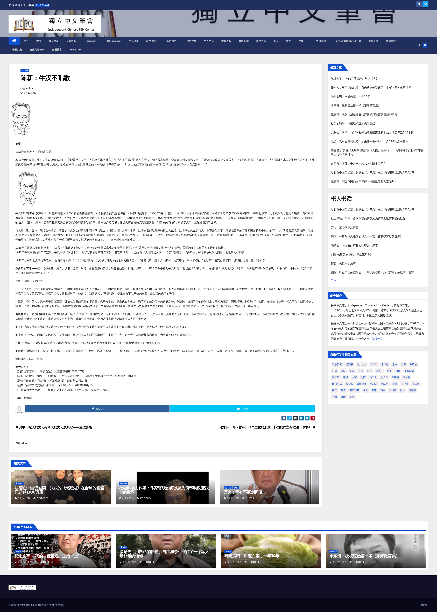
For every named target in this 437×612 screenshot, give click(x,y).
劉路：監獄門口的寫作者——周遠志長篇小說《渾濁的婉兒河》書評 (372, 272)
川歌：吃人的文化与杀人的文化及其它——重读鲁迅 (55, 427)
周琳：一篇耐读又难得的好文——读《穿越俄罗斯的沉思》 (367, 236)
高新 (343, 396)
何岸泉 (373, 364)
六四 (403, 364)
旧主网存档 (320, 41)
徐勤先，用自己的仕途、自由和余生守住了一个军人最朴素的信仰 (371, 87)
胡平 (365, 390)
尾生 (389, 370)
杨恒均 (384, 377)
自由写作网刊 (37, 49)
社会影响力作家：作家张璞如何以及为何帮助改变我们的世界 (164, 490)
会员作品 (171, 41)
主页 (38, 41)
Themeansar (58, 604)
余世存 (385, 364)
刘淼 (334, 370)
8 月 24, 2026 (340, 562)
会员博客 (57, 49)
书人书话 (209, 41)
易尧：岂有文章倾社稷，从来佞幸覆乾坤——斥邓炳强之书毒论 (369, 141)
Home (424, 604)
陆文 (402, 390)
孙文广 (379, 370)
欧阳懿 (349, 383)
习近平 (349, 364)
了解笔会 (71, 41)
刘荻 (343, 370)
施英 (363, 377)
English (75, 49)
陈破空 (412, 390)
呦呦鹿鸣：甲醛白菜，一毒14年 (350, 96)
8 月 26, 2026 (130, 562)
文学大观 (226, 41)
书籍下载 (373, 41)
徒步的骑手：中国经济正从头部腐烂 (353, 123)
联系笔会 (54, 41)
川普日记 (409, 370)
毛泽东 (373, 383)
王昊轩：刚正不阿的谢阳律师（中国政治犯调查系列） (364, 181)
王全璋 (404, 383)
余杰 (394, 364)
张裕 (345, 377)
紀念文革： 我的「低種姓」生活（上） (355, 78)
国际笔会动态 (114, 41)
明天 (276, 41)
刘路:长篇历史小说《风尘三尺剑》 (352, 254)
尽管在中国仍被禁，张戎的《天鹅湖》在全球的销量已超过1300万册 (59, 490)
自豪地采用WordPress (20, 604)
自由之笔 (261, 41)
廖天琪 (335, 377)
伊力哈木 (361, 364)
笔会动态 (91, 41)
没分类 (18, 551)
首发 (288, 41)
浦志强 (385, 383)
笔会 (343, 390)
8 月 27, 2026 (25, 562)
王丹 (394, 383)
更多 (333, 279)
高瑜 (352, 396)
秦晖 (334, 390)
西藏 (382, 390)
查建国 (395, 377)
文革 (354, 377)
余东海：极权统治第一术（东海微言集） (356, 105)
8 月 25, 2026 (235, 562)
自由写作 (244, 41)
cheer (249, 498)
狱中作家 (151, 41)
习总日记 (337, 364)
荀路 (374, 390)
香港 (334, 396)
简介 (26, 41)
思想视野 (191, 41)
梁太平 (406, 377)
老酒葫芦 (354, 390)
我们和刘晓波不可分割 (348, 41)
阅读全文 (377, 338)
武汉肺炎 (361, 383)
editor (29, 88)
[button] (419, 45)
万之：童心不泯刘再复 (243, 492)
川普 (398, 370)
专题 (301, 41)
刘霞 (352, 370)
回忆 (236, 488)
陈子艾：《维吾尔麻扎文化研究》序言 (354, 245)
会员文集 (17, 49)
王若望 (415, 383)
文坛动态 (134, 41)
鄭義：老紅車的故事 (343, 263)
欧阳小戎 (337, 383)
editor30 (42, 498)
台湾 (360, 370)
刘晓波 (413, 364)
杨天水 (373, 377)
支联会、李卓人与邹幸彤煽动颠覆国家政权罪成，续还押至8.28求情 (372, 132)
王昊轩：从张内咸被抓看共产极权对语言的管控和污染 (364, 114)
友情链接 (391, 41)
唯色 (369, 370)
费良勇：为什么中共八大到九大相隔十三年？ (358, 163)
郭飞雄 (392, 390)
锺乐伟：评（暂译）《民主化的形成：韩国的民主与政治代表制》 (266, 427)
